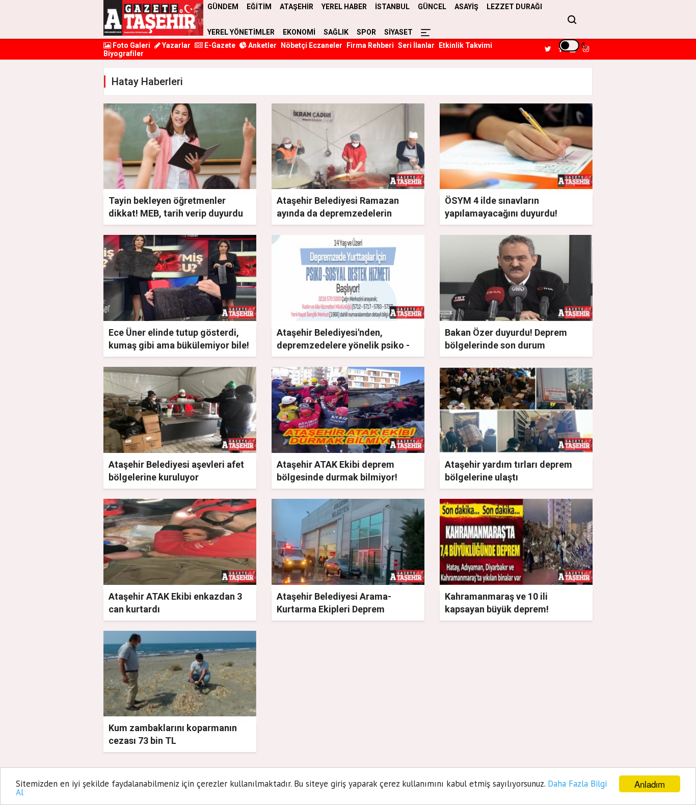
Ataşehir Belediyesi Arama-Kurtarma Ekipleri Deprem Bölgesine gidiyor (334, 609)
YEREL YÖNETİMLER (241, 32)
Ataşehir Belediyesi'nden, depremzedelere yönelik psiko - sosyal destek (343, 345)
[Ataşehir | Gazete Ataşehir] (153, 18)
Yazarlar (175, 45)
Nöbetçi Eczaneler (311, 45)
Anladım (649, 783)
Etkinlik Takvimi (465, 45)
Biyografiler (123, 53)
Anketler (262, 45)
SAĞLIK (336, 32)
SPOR (366, 32)
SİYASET (398, 32)
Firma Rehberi (370, 45)
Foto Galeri (130, 45)
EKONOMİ (299, 32)
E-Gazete (219, 45)
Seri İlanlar (416, 45)
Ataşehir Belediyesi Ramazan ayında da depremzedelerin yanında (338, 213)
